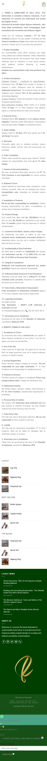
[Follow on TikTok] (12, 642)
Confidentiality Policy (18, 703)
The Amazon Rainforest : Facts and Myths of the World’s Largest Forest (22, 601)
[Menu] (3, 4)
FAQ (29, 703)
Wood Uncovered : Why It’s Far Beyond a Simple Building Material (22, 582)
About (12, 701)
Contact (35, 703)
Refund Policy (30, 701)
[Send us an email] (16, 642)
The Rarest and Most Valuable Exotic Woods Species (21, 610)
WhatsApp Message (7, 744)
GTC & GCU (20, 701)
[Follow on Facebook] (4, 642)
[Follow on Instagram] (8, 642)
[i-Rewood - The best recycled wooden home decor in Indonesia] (23, 4)
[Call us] (20, 642)
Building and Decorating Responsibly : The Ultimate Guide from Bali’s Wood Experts (23, 591)
